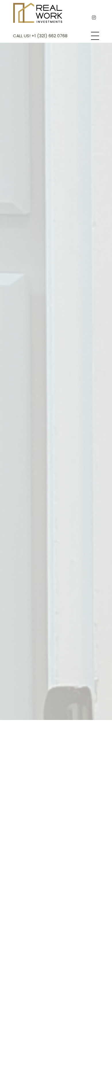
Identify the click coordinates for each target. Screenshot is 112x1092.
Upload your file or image (45, 979)
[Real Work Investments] (38, 13)
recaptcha (28, 1008)
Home (33, 408)
